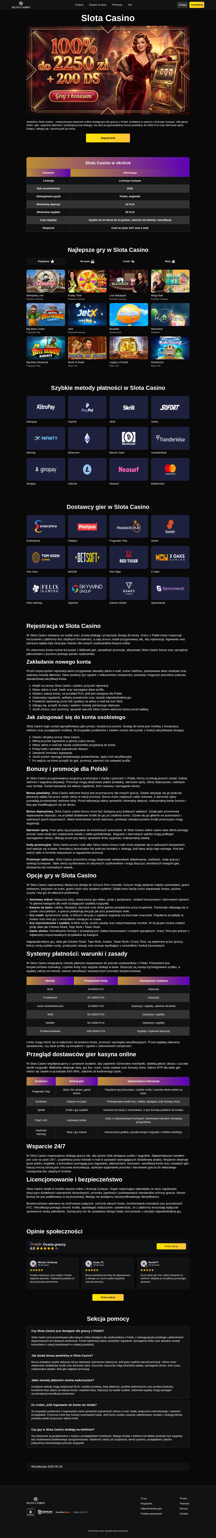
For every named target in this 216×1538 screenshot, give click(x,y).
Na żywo (85, 261)
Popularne (44, 261)
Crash (126, 261)
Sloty (168, 261)
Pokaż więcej (108, 1297)
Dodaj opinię (171, 1246)
